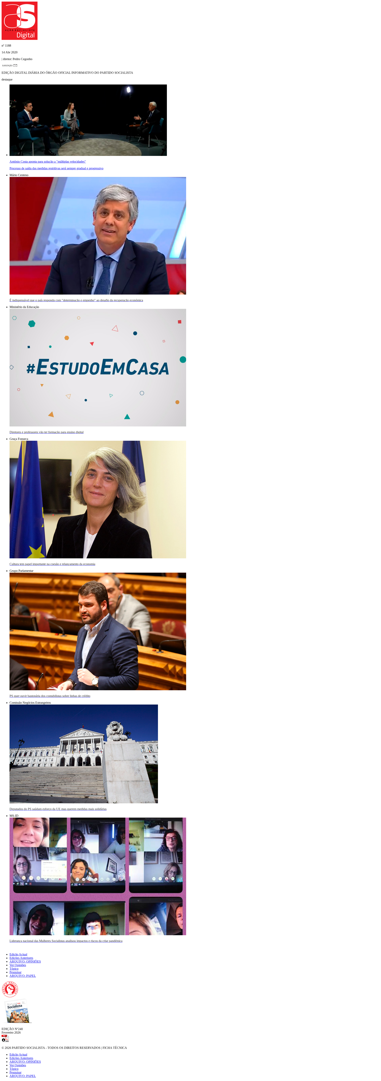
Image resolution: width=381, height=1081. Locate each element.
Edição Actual (18, 954)
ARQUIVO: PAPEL (23, 975)
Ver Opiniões (18, 965)
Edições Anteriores (21, 958)
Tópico (14, 968)
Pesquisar (15, 972)
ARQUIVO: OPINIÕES (25, 961)
